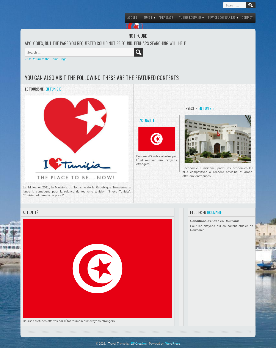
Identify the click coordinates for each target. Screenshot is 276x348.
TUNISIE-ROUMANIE (190, 17)
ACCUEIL (132, 17)
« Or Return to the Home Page (46, 59)
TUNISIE (148, 17)
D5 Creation (139, 343)
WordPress (172, 343)
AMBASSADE (166, 17)
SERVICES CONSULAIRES (221, 17)
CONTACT (247, 17)
